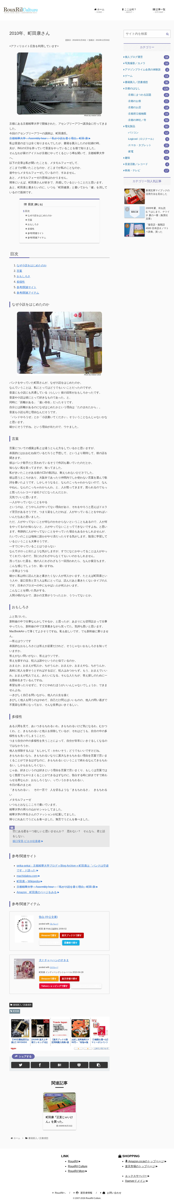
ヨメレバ (54, 924)
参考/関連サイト (36, 233)
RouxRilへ (60, 1192)
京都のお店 (148, 107)
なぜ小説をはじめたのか (40, 215)
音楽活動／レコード (146, 164)
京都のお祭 (148, 101)
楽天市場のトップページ (140, 1166)
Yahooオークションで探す (86, 986)
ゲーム (146, 76)
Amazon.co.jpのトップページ (146, 1161)
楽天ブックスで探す (72, 935)
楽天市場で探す (69, 978)
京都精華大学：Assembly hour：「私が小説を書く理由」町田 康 (48, 138)
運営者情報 (86, 1192)
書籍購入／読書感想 (22, 1005)
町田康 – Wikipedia (28, 881)
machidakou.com (27, 875)
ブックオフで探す (50, 942)
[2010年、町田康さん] (59, 1065)
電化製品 (146, 126)
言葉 (30, 220)
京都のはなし (146, 88)
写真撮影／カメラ (146, 63)
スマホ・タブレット (148, 145)
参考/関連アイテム (37, 237)
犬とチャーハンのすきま (54, 960)
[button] (167, 34)
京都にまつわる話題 (148, 94)
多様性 (31, 229)
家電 (148, 151)
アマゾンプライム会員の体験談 (146, 69)
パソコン (148, 132)
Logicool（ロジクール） (148, 139)
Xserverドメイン (135, 1180)
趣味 (146, 158)
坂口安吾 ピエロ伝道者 (26, 841)
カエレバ (54, 967)
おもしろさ (33, 224)
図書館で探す (70, 942)
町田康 (16, 1011)
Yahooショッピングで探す (54, 986)
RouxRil (73, 1161)
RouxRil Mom (76, 1171)
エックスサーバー (136, 1176)
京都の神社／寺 (148, 120)
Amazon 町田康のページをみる (37, 892)
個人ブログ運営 (146, 57)
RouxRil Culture (77, 1166)
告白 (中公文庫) (48, 917)
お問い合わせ (113, 1192)
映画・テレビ (146, 170)
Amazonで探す (49, 935)
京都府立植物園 (148, 113)
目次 (30, 204)
